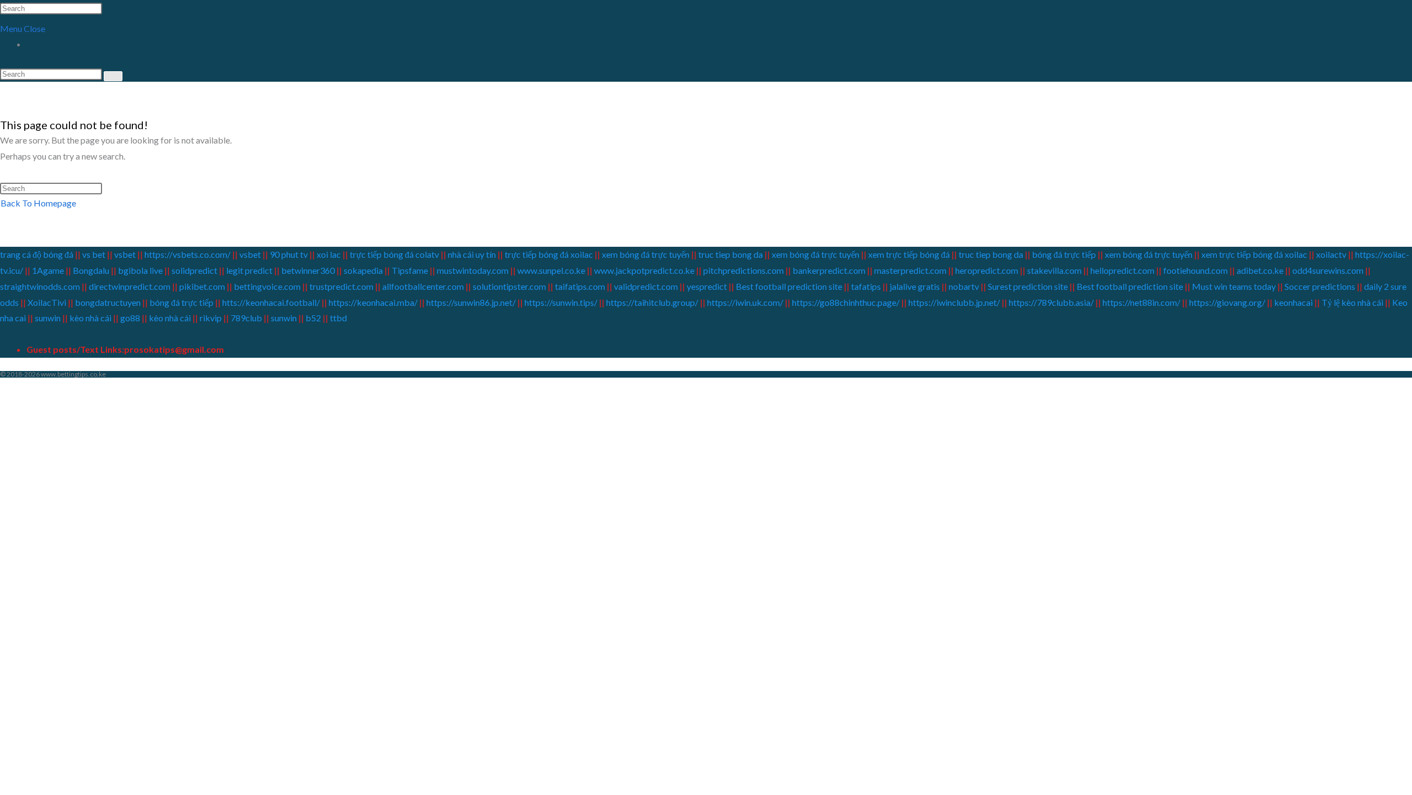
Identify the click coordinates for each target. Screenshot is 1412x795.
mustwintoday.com (473, 270)
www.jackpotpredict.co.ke (644, 270)
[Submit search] (113, 76)
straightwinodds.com (40, 286)
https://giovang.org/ (1227, 302)
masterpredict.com (910, 270)
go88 (130, 317)
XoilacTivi (48, 302)
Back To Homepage (38, 203)
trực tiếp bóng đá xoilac (549, 254)
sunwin (48, 317)
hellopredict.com (1122, 270)
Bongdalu (91, 270)
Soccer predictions (1320, 286)
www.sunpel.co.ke (552, 270)
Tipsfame (410, 270)
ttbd (338, 317)
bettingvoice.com (267, 286)
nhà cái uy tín (472, 254)
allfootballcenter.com (423, 286)
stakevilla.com (1054, 270)
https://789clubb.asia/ (1051, 302)
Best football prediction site (789, 286)
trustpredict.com (341, 286)
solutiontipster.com (509, 286)
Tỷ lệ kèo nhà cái (1352, 302)
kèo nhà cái (90, 317)
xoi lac (329, 254)
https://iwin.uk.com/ (745, 302)
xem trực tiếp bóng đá (909, 254)
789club (245, 317)
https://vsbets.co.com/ (188, 254)
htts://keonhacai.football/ (271, 302)
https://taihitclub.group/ (652, 302)
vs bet (93, 254)
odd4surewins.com (1327, 270)
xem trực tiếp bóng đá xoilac (1254, 254)
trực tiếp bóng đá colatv (394, 254)
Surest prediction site (1028, 286)
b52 (313, 317)
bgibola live (140, 270)
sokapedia (363, 270)
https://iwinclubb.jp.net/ (954, 302)
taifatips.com (580, 286)
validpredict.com (646, 286)
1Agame (48, 270)
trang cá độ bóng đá (37, 254)
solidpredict (194, 270)
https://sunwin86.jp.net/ (471, 302)
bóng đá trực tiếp (1064, 254)
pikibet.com (202, 286)
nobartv (964, 286)
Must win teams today (1234, 286)
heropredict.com (986, 270)
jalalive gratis (915, 286)
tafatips (866, 286)
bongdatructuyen (108, 302)
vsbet (125, 254)
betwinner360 (308, 270)
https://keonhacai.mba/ (373, 302)
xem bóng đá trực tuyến (645, 254)
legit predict (249, 270)
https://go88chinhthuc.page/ (846, 302)
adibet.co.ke (1260, 270)
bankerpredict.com (829, 270)
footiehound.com (1195, 270)
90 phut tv (289, 254)
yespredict (707, 286)
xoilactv (1331, 254)
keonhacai (1293, 302)
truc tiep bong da (730, 254)
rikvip (211, 317)
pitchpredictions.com (743, 270)
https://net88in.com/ (1141, 302)
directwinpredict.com (129, 286)
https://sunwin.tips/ (561, 302)
